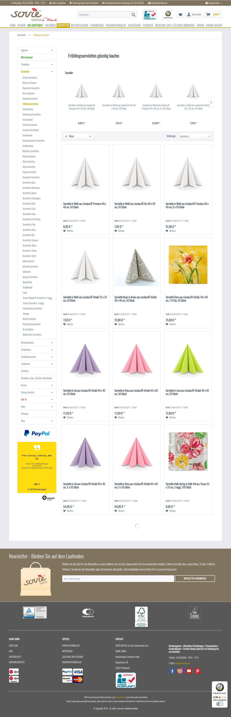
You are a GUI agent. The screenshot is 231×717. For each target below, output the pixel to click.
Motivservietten (29, 156)
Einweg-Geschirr (27, 392)
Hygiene (24, 50)
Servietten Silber (29, 245)
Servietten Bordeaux (31, 187)
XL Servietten (28, 329)
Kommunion (27, 135)
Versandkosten (120, 697)
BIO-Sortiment (27, 57)
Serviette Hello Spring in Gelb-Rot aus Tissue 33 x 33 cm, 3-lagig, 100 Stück (187, 485)
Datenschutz (15, 656)
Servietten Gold (29, 203)
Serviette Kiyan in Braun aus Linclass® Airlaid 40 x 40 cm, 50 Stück (135, 299)
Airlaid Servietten (30, 77)
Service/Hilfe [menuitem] (214, 3)
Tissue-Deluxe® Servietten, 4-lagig (37, 298)
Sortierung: (171, 136)
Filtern (71, 136)
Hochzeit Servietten (31, 130)
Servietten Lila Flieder (32, 219)
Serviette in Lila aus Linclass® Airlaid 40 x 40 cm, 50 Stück (84, 392)
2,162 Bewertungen (37, 489)
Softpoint (26, 271)
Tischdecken (26, 349)
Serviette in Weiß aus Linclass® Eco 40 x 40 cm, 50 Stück (118, 107)
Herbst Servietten (30, 125)
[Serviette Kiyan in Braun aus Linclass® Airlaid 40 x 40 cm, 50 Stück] (136, 265)
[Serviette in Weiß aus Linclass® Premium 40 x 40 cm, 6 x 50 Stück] (156, 90)
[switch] (219, 704)
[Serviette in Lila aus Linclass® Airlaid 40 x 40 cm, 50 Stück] (85, 358)
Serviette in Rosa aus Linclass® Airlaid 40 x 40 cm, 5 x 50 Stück (136, 485)
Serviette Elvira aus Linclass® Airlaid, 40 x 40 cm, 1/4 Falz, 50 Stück (187, 299)
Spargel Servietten (30, 277)
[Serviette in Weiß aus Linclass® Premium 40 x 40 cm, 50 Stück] (82, 90)
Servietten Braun (30, 193)
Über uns (13, 645)
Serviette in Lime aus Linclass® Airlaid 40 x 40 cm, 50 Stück (187, 392)
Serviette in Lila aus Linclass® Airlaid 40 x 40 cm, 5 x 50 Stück (84, 485)
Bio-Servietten (28, 93)
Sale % (24, 399)
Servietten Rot (28, 235)
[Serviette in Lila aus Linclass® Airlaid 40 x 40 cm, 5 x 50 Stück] (85, 451)
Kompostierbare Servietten (34, 140)
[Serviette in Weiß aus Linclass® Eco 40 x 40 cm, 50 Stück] (119, 90)
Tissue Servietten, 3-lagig (33, 303)
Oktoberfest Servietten (32, 334)
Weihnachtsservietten (32, 324)
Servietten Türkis (30, 250)
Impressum (67, 651)
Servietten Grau (29, 208)
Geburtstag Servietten (32, 114)
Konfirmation (28, 146)
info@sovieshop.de (159, 3)
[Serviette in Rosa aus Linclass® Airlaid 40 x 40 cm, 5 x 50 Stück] (136, 451)
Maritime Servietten (31, 151)
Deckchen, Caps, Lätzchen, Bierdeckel (36, 378)
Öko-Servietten (29, 161)
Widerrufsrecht (17, 662)
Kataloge (24, 413)
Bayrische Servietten (31, 88)
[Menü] (226, 683)
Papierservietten (29, 172)
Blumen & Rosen (29, 83)
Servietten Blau (29, 182)
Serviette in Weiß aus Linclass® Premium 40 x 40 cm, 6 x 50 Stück (156, 107)
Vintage (26, 313)
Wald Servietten (29, 319)
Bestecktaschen (27, 342)
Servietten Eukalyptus (32, 198)
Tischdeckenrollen (28, 356)
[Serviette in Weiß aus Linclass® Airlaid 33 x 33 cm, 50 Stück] (193, 90)
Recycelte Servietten (31, 177)
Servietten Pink (29, 224)
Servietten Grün (29, 214)
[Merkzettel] (180, 14)
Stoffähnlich (27, 287)
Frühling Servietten (30, 104)
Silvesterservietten (30, 266)
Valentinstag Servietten (32, 308)
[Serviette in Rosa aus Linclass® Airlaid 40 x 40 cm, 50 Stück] (136, 358)
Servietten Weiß (29, 256)
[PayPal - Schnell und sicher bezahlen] (37, 433)
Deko (23, 406)
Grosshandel (28, 119)
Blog (23, 420)
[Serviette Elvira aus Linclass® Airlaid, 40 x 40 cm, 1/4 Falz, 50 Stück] (188, 265)
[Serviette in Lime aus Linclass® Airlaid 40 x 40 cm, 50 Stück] (188, 358)
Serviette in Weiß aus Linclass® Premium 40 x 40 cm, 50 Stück (81, 107)
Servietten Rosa (29, 229)
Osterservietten (29, 167)
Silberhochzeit (28, 261)
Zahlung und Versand (72, 656)
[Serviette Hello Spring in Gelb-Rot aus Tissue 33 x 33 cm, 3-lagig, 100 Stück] (188, 451)
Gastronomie (28, 109)
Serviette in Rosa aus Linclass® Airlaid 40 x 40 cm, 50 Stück (136, 392)
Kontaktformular (70, 645)
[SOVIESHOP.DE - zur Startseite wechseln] (34, 14)
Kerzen (24, 385)
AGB (11, 651)
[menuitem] (107, 13)
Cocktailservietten (30, 98)
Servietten (25, 71)
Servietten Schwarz (30, 240)
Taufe (25, 292)
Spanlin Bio (27, 282)
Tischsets (25, 371)
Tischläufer (25, 364)
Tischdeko (25, 64)
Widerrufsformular (72, 662)
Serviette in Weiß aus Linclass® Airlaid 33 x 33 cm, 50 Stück (193, 107)
